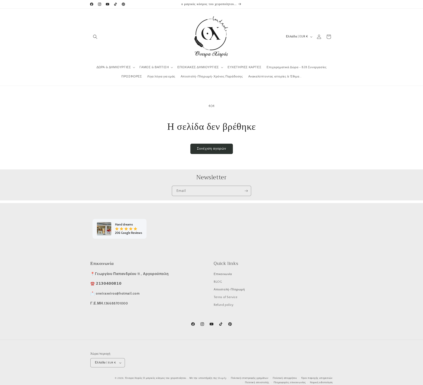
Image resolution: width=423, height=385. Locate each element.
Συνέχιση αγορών (211, 148)
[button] (95, 37)
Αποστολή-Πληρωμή (229, 289)
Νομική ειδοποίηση (321, 382)
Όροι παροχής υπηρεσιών (317, 378)
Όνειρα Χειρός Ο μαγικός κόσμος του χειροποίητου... (157, 378)
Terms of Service (225, 297)
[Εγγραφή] (246, 191)
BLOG (218, 281)
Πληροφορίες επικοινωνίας (290, 382)
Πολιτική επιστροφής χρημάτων (250, 378)
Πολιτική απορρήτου (285, 378)
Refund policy (224, 304)
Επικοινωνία (223, 274)
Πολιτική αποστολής (257, 382)
